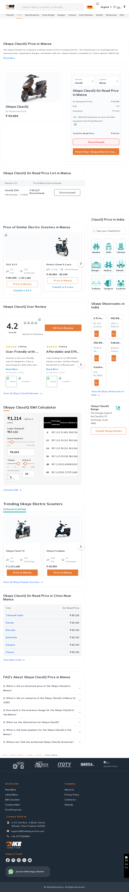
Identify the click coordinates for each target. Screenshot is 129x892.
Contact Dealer (97, 334)
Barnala (10, 630)
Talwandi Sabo (14, 615)
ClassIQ (10, 15)
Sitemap (68, 804)
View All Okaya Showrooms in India (107, 393)
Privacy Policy (71, 794)
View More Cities (12, 659)
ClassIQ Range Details (108, 431)
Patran (10, 652)
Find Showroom (13, 809)
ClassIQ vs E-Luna (62, 287)
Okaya (30, 755)
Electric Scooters (17, 755)
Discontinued (96, 142)
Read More (12, 369)
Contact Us (70, 799)
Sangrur (10, 644)
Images (61, 15)
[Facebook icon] (8, 860)
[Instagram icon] (19, 860)
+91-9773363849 (20, 836)
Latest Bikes (11, 794)
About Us (69, 789)
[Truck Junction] (41, 764)
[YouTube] (30, 860)
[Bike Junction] (9, 7)
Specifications (32, 15)
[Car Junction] (110, 764)
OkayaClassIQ (17, 106)
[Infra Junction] (87, 764)
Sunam (10, 622)
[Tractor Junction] (18, 764)
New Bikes (10, 789)
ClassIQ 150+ (12, 190)
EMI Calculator (12, 799)
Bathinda (11, 637)
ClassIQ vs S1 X (22, 290)
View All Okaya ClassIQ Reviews (21, 393)
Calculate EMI (10, 489)
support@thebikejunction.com (27, 831)
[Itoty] (64, 764)
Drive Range (48, 15)
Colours (72, 15)
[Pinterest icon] (13, 860)
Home (5, 755)
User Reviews (86, 15)
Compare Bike (12, 804)
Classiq (39, 755)
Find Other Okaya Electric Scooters (97, 151)
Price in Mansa (22, 283)
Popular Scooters (14, 509)
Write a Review (63, 328)
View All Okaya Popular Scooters (21, 582)
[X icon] (24, 860)
